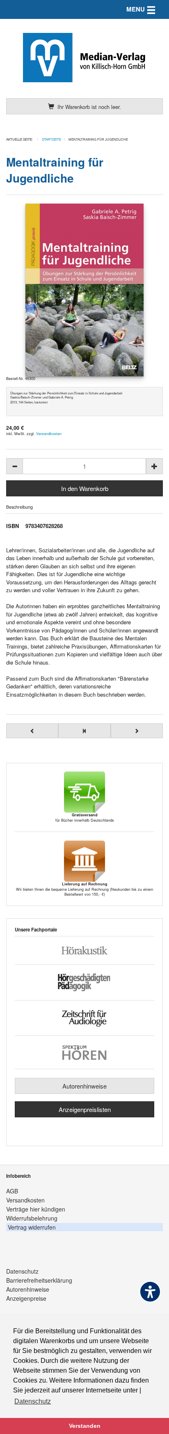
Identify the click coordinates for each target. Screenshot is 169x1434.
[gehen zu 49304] (137, 730)
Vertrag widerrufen (32, 1227)
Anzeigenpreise (26, 1298)
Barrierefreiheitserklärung (39, 1280)
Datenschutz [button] (32, 1401)
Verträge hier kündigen (35, 1209)
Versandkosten (49, 433)
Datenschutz (22, 1271)
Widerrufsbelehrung (31, 1218)
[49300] (84, 290)
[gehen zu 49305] (32, 730)
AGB (12, 1191)
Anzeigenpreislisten (85, 1109)
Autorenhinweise (84, 1086)
